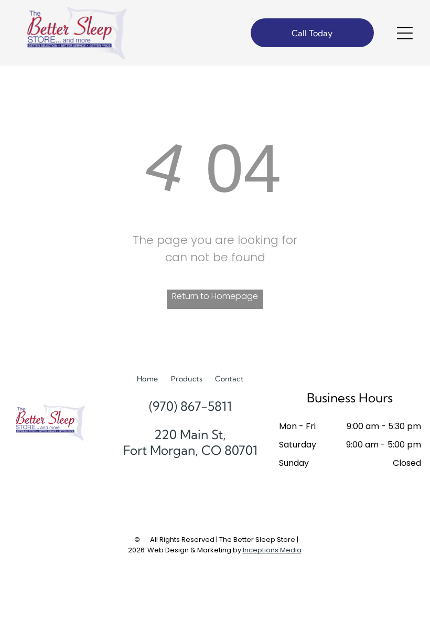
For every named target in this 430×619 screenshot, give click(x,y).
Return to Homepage (215, 296)
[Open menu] (405, 33)
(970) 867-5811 (190, 406)
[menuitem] (148, 379)
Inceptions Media (272, 550)
